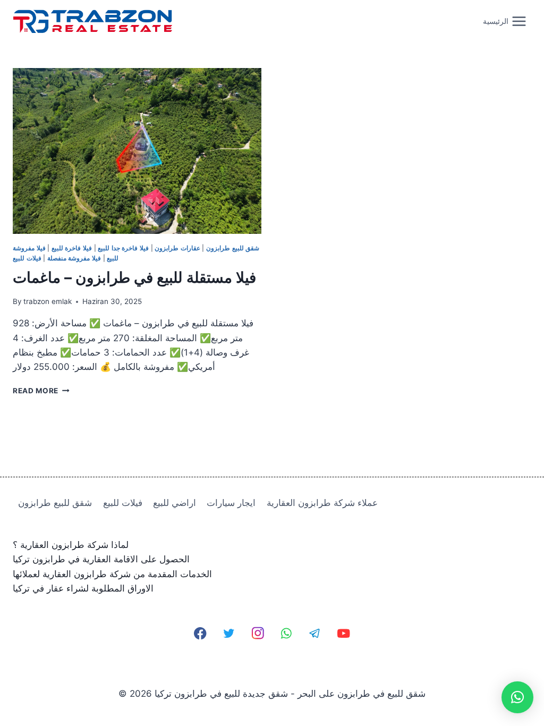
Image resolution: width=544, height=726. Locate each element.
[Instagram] (257, 633)
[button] (517, 697)
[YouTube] (343, 633)
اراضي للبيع (174, 502)
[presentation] (137, 151)
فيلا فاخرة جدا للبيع (123, 248)
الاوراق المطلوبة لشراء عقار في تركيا (83, 588)
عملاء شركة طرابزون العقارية (322, 502)
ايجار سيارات (231, 502)
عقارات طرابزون (177, 248)
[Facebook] (200, 633)
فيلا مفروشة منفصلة (74, 258)
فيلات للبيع (27, 258)
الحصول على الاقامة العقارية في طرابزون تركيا (101, 559)
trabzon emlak (47, 301)
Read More (41, 390)
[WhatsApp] (286, 633)
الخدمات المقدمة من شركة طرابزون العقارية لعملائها (112, 574)
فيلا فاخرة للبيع (72, 248)
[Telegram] (314, 633)
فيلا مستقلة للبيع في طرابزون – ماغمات (134, 277)
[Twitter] (229, 633)
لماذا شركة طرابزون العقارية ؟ (71, 544)
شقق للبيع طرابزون (232, 248)
